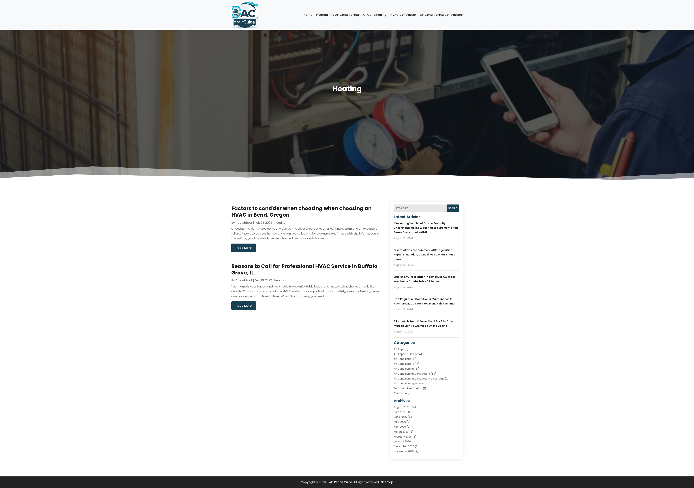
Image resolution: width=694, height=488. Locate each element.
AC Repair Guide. (341, 482)
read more (244, 248)
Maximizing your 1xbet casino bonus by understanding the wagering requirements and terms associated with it (426, 227)
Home (308, 15)
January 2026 (402, 441)
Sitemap (387, 482)
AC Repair (400, 349)
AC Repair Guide (404, 354)
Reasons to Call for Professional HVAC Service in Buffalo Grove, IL (304, 269)
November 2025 (404, 451)
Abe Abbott (243, 223)
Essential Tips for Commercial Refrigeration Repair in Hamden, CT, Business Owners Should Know (424, 254)
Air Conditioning (374, 15)
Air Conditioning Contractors (441, 15)
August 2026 (402, 407)
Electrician (400, 393)
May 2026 (400, 422)
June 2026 (400, 417)
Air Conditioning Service (409, 383)
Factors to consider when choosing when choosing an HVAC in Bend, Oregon (301, 211)
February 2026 (403, 436)
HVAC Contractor (403, 15)
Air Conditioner (403, 359)
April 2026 (400, 427)
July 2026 (400, 412)
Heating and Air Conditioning (337, 15)
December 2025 (404, 446)
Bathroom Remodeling (408, 388)
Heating (279, 223)
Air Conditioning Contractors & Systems (419, 378)
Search (452, 208)
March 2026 (401, 432)
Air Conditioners (404, 364)
